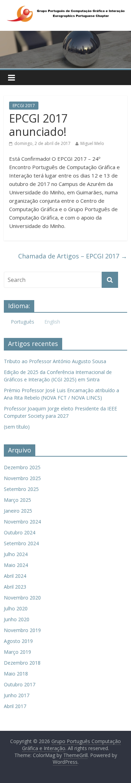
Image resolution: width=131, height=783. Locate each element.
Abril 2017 (15, 706)
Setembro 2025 (21, 489)
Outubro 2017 (19, 684)
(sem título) (17, 426)
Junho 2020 (16, 619)
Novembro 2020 (22, 597)
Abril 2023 (15, 586)
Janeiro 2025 (18, 510)
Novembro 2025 (22, 478)
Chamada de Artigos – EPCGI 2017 (72, 256)
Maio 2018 (16, 673)
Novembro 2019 (22, 630)
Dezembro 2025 (22, 467)
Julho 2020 (16, 608)
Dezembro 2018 (22, 662)
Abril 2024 (15, 576)
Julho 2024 (16, 554)
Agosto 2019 (18, 641)
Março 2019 (17, 652)
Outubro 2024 (19, 532)
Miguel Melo (92, 143)
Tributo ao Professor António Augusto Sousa (55, 361)
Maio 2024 (16, 565)
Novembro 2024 (22, 521)
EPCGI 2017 (24, 106)
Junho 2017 (16, 695)
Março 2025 (17, 500)
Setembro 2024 (21, 543)
